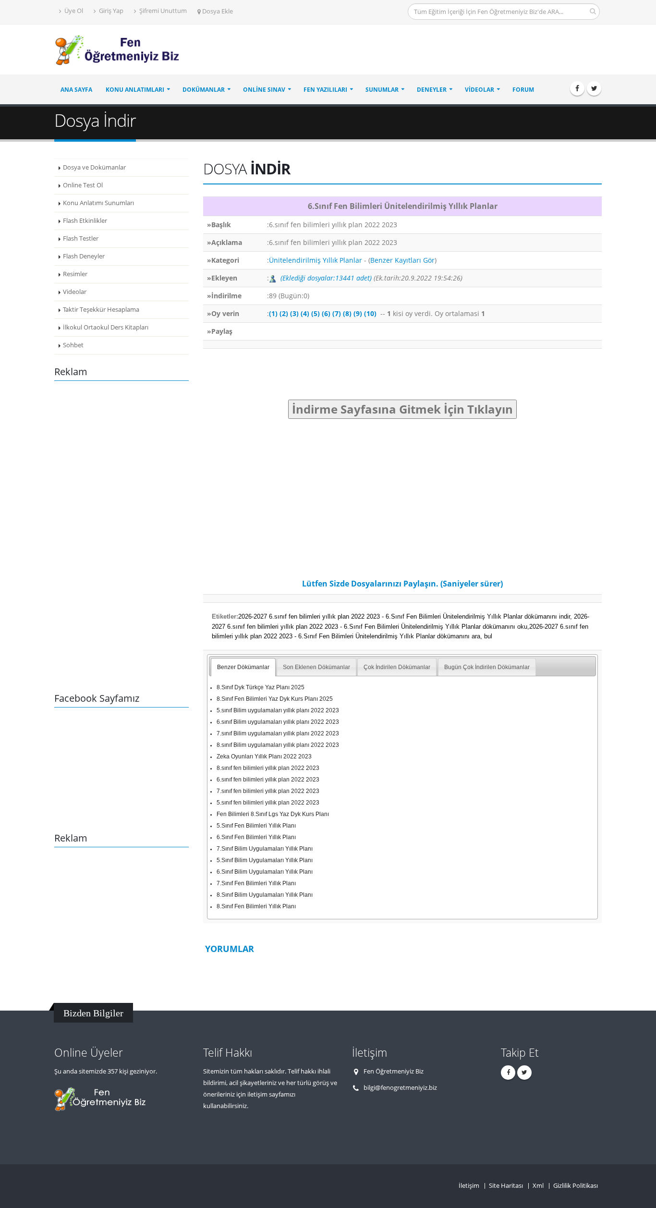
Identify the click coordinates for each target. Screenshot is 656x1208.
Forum (523, 89)
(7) (336, 313)
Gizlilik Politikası (575, 1186)
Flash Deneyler (84, 256)
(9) (357, 313)
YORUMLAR (229, 948)
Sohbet (73, 345)
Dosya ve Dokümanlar (94, 167)
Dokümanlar (203, 89)
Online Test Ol (83, 185)
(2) (283, 313)
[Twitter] (594, 88)
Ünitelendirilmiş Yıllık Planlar (315, 260)
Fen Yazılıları (325, 89)
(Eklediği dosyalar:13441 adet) (326, 277)
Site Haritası (506, 1186)
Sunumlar (382, 89)
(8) (347, 313)
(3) (294, 313)
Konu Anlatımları (135, 89)
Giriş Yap (110, 11)
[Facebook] (577, 88)
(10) (370, 313)
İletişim (469, 1186)
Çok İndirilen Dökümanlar (397, 667)
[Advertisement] (427, 50)
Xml (538, 1186)
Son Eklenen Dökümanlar (316, 667)
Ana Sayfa (76, 89)
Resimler (75, 274)
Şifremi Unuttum (162, 11)
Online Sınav (264, 89)
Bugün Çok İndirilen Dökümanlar (487, 667)
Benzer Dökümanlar (243, 667)
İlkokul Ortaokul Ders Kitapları (105, 327)
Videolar (479, 89)
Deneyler (432, 89)
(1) (273, 313)
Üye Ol (73, 11)
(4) (305, 313)
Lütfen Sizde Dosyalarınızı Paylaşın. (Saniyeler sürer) (402, 583)
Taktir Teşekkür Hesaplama (101, 309)
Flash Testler (80, 238)
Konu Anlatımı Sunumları (98, 203)
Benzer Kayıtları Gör (402, 260)
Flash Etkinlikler (85, 221)
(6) (326, 313)
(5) (315, 313)
